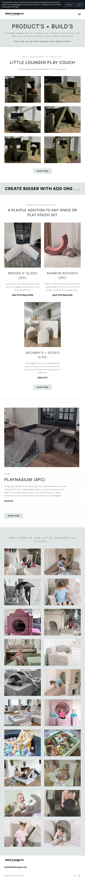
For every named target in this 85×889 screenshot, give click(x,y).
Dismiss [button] (69, 4)
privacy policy (16, 4)
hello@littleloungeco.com (15, 867)
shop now (42, 171)
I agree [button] (79, 4)
